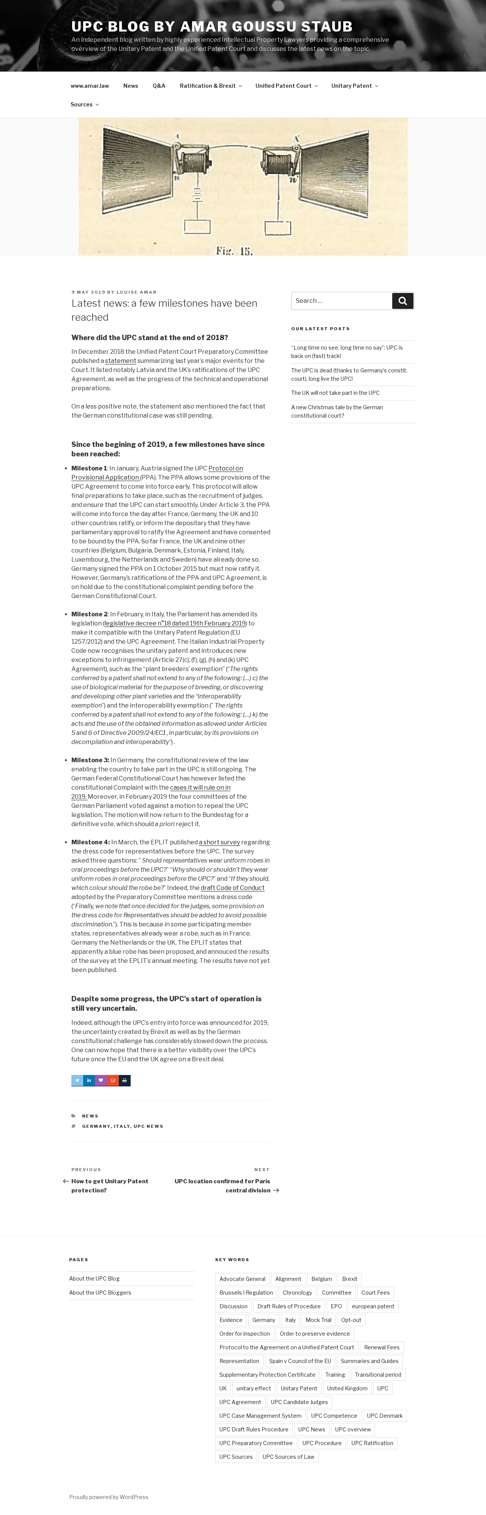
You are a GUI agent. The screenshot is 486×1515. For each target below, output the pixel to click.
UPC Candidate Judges (299, 1402)
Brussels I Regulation (246, 1292)
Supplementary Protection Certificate (267, 1374)
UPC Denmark (385, 1415)
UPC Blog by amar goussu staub (212, 26)
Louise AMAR (137, 292)
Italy (122, 1126)
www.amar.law (90, 85)
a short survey (219, 842)
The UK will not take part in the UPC (335, 392)
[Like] (101, 1080)
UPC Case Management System (260, 1415)
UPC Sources (236, 1456)
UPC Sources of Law (288, 1456)
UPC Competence (334, 1415)
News (130, 85)
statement (120, 360)
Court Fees (375, 1292)
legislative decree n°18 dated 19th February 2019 (175, 623)
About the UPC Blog (94, 1278)
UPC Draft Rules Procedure (254, 1429)
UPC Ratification (372, 1443)
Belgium (321, 1279)
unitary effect (254, 1388)
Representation (239, 1361)
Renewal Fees (382, 1347)
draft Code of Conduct (233, 887)
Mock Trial (318, 1320)
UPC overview (353, 1429)
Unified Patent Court (284, 85)
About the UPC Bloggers (100, 1292)
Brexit (350, 1279)
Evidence (231, 1320)
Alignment (288, 1279)
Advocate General (242, 1279)
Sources (82, 104)
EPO (336, 1306)
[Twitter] (77, 1080)
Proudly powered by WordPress (108, 1497)
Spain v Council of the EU (300, 1361)
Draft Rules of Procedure (289, 1306)
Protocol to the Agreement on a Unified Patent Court (286, 1347)
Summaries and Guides (370, 1361)
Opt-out (351, 1320)
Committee (337, 1292)
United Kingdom (347, 1388)
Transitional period (378, 1374)
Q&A (159, 85)
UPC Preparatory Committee (256, 1443)
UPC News (149, 1126)
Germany (96, 1126)
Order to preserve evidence (315, 1333)
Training (335, 1374)
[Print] (125, 1080)
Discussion (233, 1306)
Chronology (297, 1292)
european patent (373, 1306)
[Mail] (113, 1080)
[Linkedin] (89, 1080)
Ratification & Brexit (208, 85)
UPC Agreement (240, 1402)
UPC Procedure (322, 1443)
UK (223, 1388)
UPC (382, 1388)
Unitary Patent (351, 85)
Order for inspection (244, 1333)
